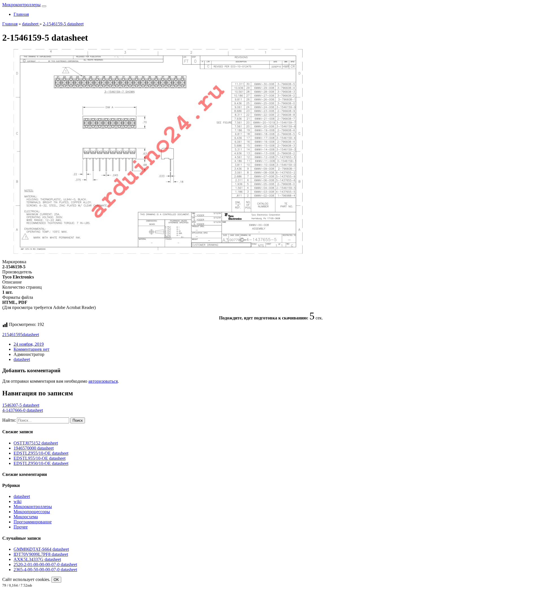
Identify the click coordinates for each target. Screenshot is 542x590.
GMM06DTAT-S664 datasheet (41, 549)
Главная (21, 14)
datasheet (31, 334)
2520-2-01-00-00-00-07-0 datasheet (45, 564)
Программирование (33, 521)
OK (56, 580)
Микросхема (26, 516)
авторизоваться (103, 381)
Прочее (21, 526)
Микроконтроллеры (21, 4)
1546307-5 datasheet (20, 405)
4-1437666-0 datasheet (22, 410)
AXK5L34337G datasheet (37, 559)
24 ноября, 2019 (29, 344)
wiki (17, 501)
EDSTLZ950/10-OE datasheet (41, 463)
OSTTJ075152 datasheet (36, 443)
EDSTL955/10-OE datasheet (39, 458)
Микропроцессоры (32, 511)
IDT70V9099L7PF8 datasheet (41, 554)
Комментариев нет (31, 349)
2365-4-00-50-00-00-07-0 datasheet (45, 569)
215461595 (12, 334)
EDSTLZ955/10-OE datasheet (41, 453)
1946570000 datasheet (34, 448)
